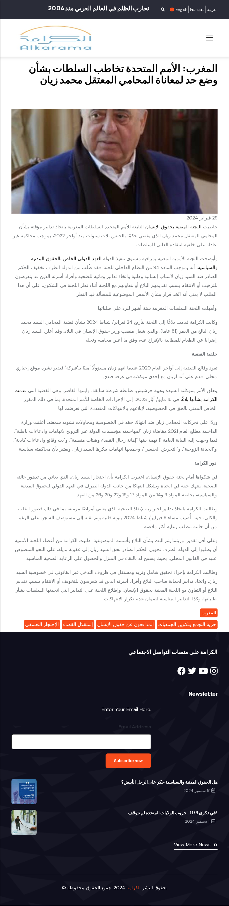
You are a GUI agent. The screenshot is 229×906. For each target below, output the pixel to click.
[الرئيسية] (52, 38)
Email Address (134, 727)
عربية (211, 9)
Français (197, 9)
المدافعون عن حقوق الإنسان (125, 624)
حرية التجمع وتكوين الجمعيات (187, 624)
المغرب (208, 613)
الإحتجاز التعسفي (42, 624)
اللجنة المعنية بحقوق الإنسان (173, 227)
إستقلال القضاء (78, 624)
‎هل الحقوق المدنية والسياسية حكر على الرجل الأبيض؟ (169, 782)
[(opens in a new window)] (181, 671)
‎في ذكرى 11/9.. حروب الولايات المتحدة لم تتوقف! (173, 813)
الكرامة (134, 888)
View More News (192, 845)
